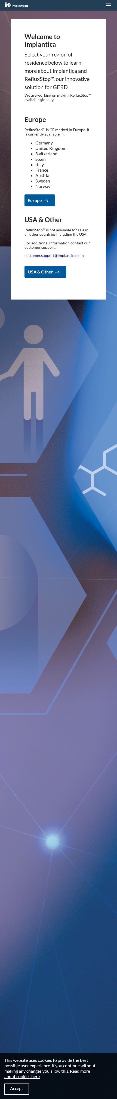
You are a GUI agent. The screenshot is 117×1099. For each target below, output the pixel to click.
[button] (108, 5)
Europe (35, 200)
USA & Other (40, 271)
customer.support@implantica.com (54, 255)
